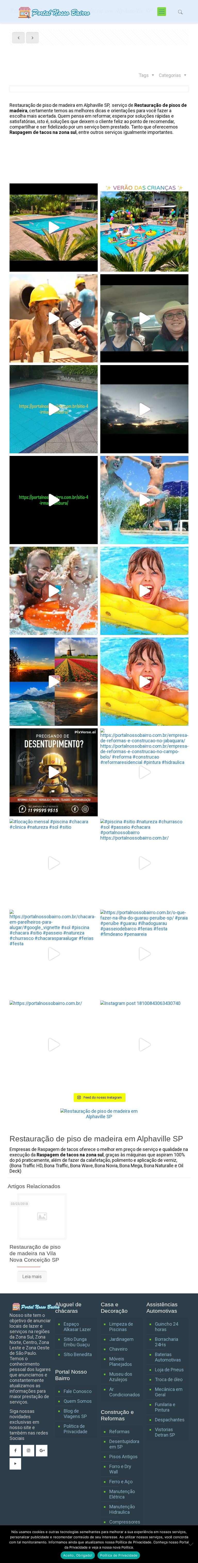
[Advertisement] (51, 162)
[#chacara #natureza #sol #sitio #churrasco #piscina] (144, 591)
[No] (191, 1544)
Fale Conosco (78, 1391)
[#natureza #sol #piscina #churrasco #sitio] (54, 227)
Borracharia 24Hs (166, 1341)
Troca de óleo (169, 1379)
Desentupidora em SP (124, 1444)
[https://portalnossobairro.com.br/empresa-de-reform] (144, 772)
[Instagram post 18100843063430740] (144, 1045)
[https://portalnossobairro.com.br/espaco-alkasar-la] (144, 682)
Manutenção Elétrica (122, 1494)
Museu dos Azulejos (120, 1376)
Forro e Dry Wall (120, 1469)
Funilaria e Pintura (165, 1407)
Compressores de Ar (124, 1524)
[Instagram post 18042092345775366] (144, 318)
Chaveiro (118, 1349)
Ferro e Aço (121, 1481)
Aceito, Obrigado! (77, 1555)
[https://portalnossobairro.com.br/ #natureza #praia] (144, 409)
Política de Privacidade (118, 1555)
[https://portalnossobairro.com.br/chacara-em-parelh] (54, 954)
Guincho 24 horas (166, 1326)
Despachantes (170, 1419)
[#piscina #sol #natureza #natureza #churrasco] (54, 409)
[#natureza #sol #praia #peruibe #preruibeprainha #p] (54, 500)
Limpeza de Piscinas (121, 1326)
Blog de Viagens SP (75, 1413)
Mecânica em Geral (169, 1392)
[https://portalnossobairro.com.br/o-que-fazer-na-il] (144, 954)
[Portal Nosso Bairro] (55, 11)
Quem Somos (78, 1401)
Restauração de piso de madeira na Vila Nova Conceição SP (35, 1253)
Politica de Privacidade (75, 1428)
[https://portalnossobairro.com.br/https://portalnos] (54, 591)
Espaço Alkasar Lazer (77, 1326)
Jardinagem (121, 1339)
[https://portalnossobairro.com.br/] (144, 227)
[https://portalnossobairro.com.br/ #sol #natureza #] (54, 682)
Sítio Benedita (78, 1354)
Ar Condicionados (124, 1392)
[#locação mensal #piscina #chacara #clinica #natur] (54, 863)
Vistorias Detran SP (165, 1432)
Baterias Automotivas (168, 1357)
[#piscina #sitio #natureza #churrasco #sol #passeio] (144, 863)
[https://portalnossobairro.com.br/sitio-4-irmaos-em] (144, 500)
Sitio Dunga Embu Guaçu (77, 1341)
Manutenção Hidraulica (122, 1509)
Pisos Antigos (123, 1456)
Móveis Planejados (120, 1361)
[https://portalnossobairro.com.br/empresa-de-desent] (54, 772)
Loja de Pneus (169, 1369)
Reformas (119, 1431)
